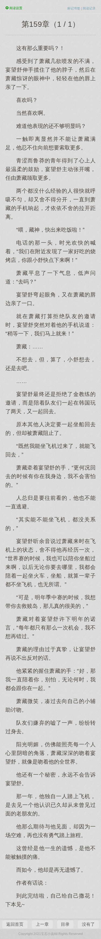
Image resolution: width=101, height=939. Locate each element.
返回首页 (14, 924)
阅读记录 (89, 8)
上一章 (42, 924)
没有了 (88, 924)
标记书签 (73, 8)
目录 (65, 924)
